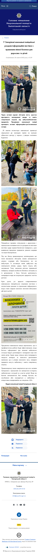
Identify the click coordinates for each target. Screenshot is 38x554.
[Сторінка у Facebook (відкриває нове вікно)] (14, 505)
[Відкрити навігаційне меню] (7, 6)
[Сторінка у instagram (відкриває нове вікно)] (24, 505)
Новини (6, 38)
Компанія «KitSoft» (14, 547)
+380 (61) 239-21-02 (19, 489)
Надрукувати (19, 439)
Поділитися (19, 443)
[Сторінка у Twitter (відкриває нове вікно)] (17, 505)
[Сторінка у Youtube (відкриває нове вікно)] (21, 505)
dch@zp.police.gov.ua (19, 496)
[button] (19, 465)
